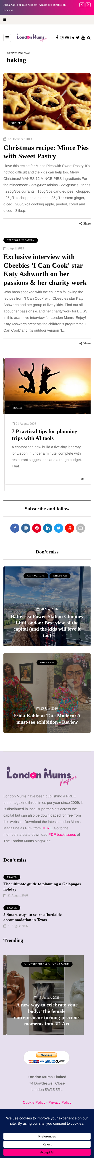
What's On (60, 575)
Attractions (36, 575)
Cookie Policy (34, 1102)
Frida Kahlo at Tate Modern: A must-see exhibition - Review (47, 719)
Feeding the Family (20, 240)
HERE (47, 828)
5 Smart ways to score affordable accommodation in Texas (32, 917)
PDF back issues (62, 834)
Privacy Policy (59, 1102)
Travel (16, 407)
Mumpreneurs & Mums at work (43, 964)
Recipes (16, 123)
